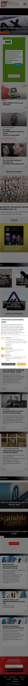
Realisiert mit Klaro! (22, 366)
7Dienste (8, 345)
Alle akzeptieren (21, 364)
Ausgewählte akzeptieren (8, 364)
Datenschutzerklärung (14, 334)
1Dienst (8, 353)
